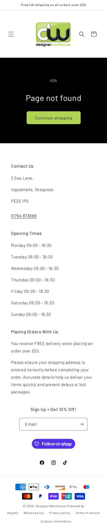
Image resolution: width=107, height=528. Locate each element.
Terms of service (87, 513)
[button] (11, 34)
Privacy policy (59, 513)
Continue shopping (53, 117)
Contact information (56, 521)
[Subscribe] (81, 424)
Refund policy (34, 513)
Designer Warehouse (51, 506)
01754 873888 (23, 215)
